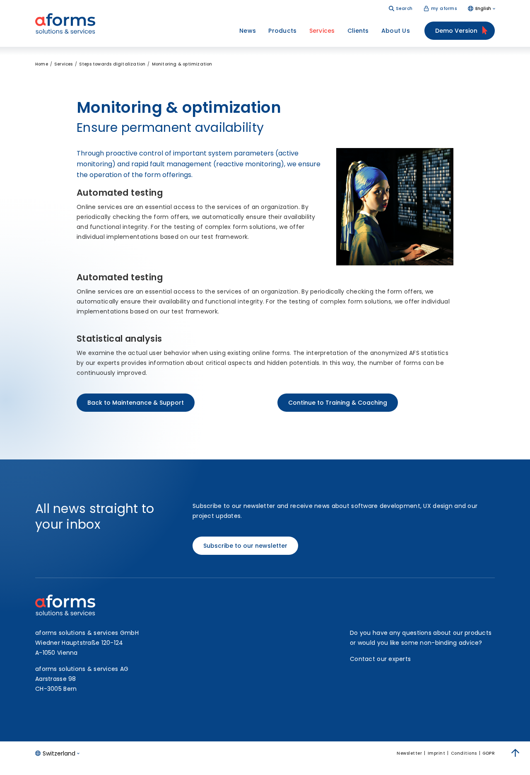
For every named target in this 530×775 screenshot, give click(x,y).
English (483, 8)
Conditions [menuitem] (464, 753)
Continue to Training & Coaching (337, 402)
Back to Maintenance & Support (135, 402)
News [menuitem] (247, 31)
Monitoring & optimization (182, 64)
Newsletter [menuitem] (409, 753)
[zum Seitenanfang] (515, 753)
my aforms (444, 8)
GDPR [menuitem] (488, 753)
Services (63, 64)
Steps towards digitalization (112, 64)
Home (41, 64)
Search (404, 8)
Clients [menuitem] (358, 31)
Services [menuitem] (322, 31)
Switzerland (59, 753)
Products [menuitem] (282, 31)
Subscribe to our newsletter (245, 546)
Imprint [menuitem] (437, 753)
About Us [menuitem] (395, 31)
